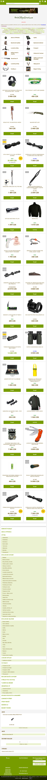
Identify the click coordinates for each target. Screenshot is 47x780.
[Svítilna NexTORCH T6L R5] (12, 209)
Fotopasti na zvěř (6, 665)
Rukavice (4, 651)
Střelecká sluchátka (7, 603)
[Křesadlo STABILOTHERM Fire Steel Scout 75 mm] (34, 241)
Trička (4, 644)
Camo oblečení (6, 623)
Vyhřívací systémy (6, 610)
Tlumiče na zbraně (7, 683)
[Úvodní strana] (4, 1)
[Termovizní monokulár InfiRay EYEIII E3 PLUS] (12, 719)
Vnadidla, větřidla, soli (7, 608)
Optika (35, 37)
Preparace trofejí (6, 591)
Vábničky (4, 605)
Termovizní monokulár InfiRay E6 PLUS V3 (12, 508)
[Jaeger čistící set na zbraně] (12, 370)
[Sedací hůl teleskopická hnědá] (12, 113)
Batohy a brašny (6, 559)
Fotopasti (36, 48)
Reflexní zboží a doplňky (14, 53)
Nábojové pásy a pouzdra (8, 578)
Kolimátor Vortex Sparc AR (7, 734)
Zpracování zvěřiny (7, 614)
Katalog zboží (7, 770)
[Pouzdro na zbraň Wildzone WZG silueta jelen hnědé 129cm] (34, 273)
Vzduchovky (5, 690)
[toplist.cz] (8, 758)
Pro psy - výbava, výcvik (7, 593)
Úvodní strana (7, 769)
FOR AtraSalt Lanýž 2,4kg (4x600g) (34, 90)
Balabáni (4, 557)
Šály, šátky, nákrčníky (7, 642)
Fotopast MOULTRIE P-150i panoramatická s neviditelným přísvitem (12, 444)
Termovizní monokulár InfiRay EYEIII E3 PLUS (12, 714)
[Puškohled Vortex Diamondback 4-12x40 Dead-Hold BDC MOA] (34, 145)
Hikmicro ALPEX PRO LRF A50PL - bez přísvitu (12, 283)
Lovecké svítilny (15, 48)
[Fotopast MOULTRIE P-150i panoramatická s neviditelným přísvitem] (12, 434)
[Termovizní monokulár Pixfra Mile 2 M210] (12, 338)
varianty (35, 229)
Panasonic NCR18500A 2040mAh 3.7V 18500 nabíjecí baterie (12, 476)
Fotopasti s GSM (6, 669)
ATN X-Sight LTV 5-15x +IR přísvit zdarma (12, 155)
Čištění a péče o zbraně (8, 563)
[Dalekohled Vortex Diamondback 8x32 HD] (35, 338)
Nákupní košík (7, 772)
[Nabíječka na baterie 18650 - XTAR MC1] (12, 402)
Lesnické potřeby (15, 63)
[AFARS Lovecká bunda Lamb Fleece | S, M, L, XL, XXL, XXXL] (35, 402)
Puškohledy (5, 539)
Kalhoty (4, 630)
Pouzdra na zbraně (7, 589)
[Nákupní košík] (46, 1)
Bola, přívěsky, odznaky (7, 561)
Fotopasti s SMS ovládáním (8, 672)
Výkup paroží (37, 63)
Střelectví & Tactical (38, 53)
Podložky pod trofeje (7, 584)
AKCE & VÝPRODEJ (15, 37)
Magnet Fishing (37, 69)
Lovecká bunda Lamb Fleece (35, 411)
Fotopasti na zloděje (7, 667)
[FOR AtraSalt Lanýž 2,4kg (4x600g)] (35, 81)
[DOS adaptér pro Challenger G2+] (35, 306)
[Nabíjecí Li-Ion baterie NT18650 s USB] (12, 305)
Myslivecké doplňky (15, 42)
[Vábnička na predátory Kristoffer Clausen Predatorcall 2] (34, 370)
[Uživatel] (40, 1)
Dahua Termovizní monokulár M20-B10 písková (34, 476)
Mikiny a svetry (6, 634)
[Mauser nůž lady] (34, 113)
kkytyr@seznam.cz (23, 773)
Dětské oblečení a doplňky (8, 625)
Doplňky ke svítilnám (7, 660)
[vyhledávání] (43, 1)
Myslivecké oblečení (38, 42)
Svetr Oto (35, 218)
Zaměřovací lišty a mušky (8, 612)
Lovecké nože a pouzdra (8, 574)
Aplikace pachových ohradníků (38, 58)
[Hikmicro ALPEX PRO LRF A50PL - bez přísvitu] (12, 273)
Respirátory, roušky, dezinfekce (9, 616)
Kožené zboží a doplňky (8, 655)
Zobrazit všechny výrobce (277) (8, 751)
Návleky (4, 636)
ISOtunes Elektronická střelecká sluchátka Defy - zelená (12, 91)
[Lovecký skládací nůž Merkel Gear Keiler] (35, 434)
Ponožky (4, 640)
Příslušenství (5, 552)
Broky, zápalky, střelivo (7, 692)
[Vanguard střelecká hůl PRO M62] (12, 178)
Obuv (4, 638)
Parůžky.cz (13, 69)
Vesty (4, 646)
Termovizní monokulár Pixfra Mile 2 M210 (12, 347)
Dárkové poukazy (6, 528)
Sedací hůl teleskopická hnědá (12, 122)
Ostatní (4, 653)
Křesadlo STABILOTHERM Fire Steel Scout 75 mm (35, 251)
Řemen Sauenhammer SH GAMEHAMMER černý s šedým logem (35, 187)
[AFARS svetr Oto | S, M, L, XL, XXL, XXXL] (35, 210)
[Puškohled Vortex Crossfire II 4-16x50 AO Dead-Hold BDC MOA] (34, 498)
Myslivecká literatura (7, 576)
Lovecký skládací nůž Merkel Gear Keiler (34, 444)
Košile (4, 632)
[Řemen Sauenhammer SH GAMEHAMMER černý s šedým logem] (35, 178)
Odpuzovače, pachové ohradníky (9, 580)
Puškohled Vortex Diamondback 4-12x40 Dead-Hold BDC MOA (35, 155)
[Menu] (1, 1)
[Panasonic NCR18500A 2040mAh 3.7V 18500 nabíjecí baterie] (12, 466)
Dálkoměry (5, 548)
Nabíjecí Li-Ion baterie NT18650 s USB (12, 315)
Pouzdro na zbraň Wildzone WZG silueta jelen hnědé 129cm (35, 283)
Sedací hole (5, 597)
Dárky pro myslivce (7, 566)
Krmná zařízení (6, 570)
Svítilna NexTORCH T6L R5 (12, 218)
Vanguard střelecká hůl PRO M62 (12, 186)
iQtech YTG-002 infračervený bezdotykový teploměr (12, 251)
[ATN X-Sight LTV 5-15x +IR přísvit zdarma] (12, 145)
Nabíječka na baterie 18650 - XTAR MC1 (12, 412)
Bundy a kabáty (6, 621)
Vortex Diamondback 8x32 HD (34, 347)
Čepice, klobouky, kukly (7, 648)
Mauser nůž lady (35, 122)
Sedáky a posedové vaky (8, 599)
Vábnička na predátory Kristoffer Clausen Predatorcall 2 (34, 380)
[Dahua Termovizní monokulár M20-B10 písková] (34, 466)
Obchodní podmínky (8, 773)
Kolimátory (5, 541)
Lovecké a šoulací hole (7, 572)
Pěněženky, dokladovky (7, 582)
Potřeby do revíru (6, 587)
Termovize (5, 546)
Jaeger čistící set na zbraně (12, 379)
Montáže (4, 550)
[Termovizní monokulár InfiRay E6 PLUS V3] (12, 498)
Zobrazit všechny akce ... (23, 727)
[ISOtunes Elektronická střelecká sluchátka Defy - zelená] (12, 81)
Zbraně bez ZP (14, 58)
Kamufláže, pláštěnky (7, 568)
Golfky (4, 627)
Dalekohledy (5, 537)
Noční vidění (5, 543)
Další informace (25, 778)
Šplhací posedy (6, 601)
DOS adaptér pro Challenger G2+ (34, 314)
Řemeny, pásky (6, 595)
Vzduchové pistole (7, 688)
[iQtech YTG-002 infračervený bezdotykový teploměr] (12, 242)
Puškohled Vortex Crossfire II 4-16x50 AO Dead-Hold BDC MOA (35, 508)
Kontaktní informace (8, 774)
